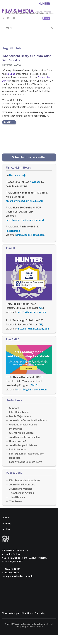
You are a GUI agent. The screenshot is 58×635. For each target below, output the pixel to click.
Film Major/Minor (19, 412)
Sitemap (6, 523)
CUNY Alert (31, 627)
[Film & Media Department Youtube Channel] (14, 18)
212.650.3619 (11, 572)
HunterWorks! (17, 441)
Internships (13, 230)
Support (14, 408)
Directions (27, 613)
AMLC (34, 385)
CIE (41, 307)
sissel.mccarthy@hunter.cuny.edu (25, 220)
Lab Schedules (17, 449)
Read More (9, 122)
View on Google (10, 613)
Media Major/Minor (20, 416)
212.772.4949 (12, 569)
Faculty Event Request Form (25, 461)
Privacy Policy (21, 627)
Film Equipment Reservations (26, 453)
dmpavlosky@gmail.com (30, 234)
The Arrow (15, 501)
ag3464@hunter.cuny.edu (31, 389)
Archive (6, 529)
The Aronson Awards (21, 492)
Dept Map (15, 457)
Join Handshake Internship (24, 437)
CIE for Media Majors (21, 432)
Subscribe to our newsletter (29, 157)
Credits (40, 627)
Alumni (5, 517)
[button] (7, 28)
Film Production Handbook (24, 480)
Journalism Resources (22, 484)
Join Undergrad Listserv (23, 445)
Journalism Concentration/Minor (28, 420)
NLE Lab (10, 74)
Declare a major (18, 175)
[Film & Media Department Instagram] (3, 18)
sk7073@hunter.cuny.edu (31, 312)
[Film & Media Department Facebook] (8, 18)
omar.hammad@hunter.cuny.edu (24, 200)
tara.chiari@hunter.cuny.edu (32, 328)
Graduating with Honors (23, 424)
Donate (46, 18)
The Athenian (17, 497)
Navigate (35, 181)
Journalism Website (21, 488)
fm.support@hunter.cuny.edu (17, 576)
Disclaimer (48, 624)
